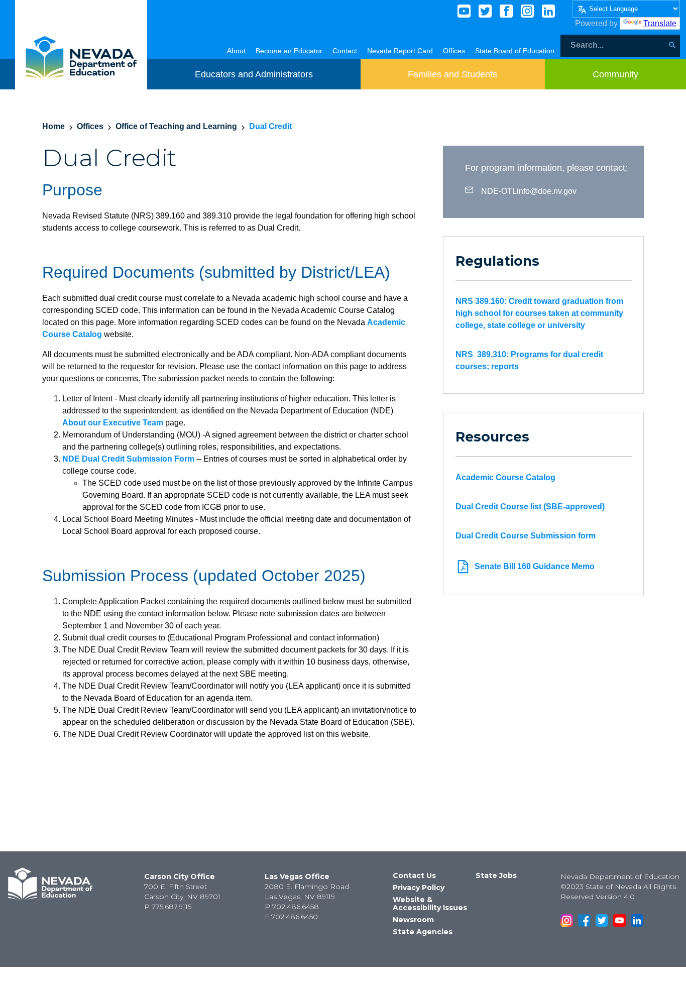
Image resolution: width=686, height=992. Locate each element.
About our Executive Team (112, 422)
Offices (454, 51)
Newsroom (413, 919)
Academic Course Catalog (505, 477)
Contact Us (414, 875)
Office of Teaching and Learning (176, 126)
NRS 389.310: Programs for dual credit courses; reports (529, 360)
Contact (344, 51)
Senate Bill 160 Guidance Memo (535, 566)
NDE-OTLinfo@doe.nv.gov (529, 190)
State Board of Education (514, 51)
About (236, 51)
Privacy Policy (418, 887)
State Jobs (496, 875)
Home (53, 126)
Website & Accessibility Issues (430, 903)
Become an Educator (289, 51)
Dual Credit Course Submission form (525, 535)
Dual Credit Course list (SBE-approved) (530, 506)
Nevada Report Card (400, 51)
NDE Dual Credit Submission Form (128, 459)
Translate (659, 23)
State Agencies (422, 931)
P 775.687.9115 (167, 906)
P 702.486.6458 (292, 906)
